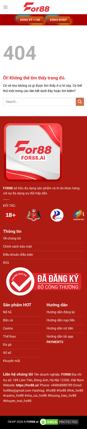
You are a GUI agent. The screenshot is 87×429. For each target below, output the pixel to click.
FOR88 (8, 188)
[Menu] (5, 7)
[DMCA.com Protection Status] (59, 421)
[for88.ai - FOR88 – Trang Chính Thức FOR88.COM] (43, 7)
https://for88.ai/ (27, 385)
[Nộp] (80, 102)
